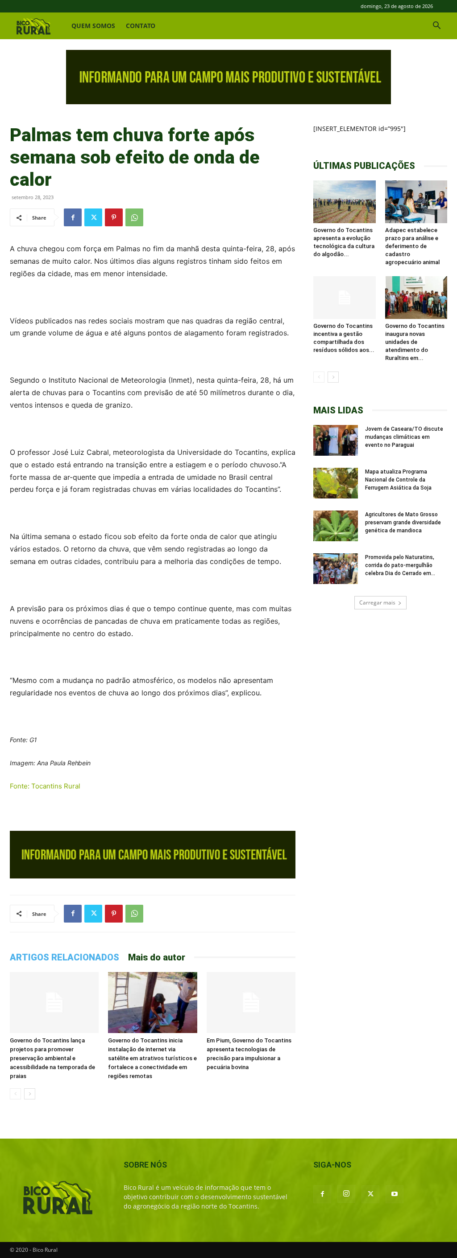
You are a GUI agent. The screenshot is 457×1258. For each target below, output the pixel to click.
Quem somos (93, 25)
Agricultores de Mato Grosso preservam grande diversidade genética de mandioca (403, 522)
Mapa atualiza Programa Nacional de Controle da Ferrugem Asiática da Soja (398, 480)
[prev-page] (15, 1093)
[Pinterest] (114, 217)
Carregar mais (377, 602)
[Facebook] (73, 217)
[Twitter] (93, 217)
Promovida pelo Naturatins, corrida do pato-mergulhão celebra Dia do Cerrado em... (400, 565)
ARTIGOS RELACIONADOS (64, 957)
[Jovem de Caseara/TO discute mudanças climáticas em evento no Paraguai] (335, 440)
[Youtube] (394, 1194)
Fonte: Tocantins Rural (45, 786)
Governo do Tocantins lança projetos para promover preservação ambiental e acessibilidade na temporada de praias (52, 1058)
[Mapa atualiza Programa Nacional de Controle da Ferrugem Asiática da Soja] (335, 483)
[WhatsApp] (134, 217)
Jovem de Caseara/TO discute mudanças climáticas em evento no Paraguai (404, 437)
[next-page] (29, 1093)
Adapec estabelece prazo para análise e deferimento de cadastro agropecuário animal (412, 246)
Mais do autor (156, 957)
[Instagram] (346, 1194)
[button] (436, 26)
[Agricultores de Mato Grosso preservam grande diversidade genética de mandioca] (335, 526)
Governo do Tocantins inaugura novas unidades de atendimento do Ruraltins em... (415, 342)
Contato (140, 25)
